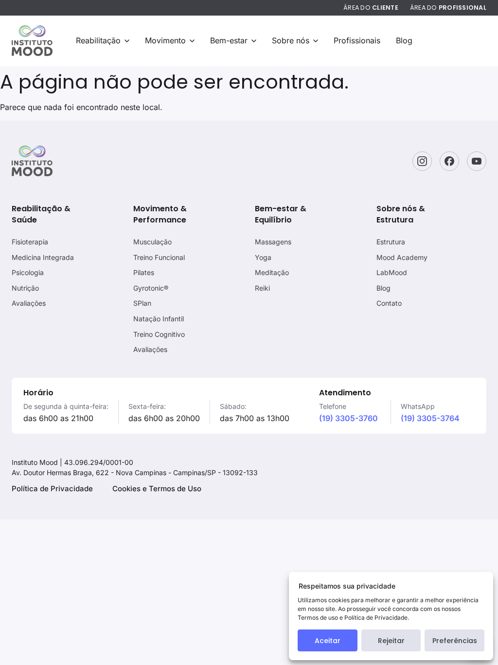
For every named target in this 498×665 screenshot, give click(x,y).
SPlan (142, 303)
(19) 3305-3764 (430, 418)
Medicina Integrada (43, 257)
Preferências (454, 641)
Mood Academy (401, 257)
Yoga (263, 257)
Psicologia (28, 272)
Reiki (262, 288)
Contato (389, 303)
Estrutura (390, 242)
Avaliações (29, 303)
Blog (404, 40)
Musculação (152, 242)
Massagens (273, 242)
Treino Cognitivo (159, 334)
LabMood (391, 272)
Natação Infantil (158, 318)
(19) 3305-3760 (348, 418)
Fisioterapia (30, 242)
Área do (370, 7)
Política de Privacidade (52, 488)
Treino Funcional (159, 257)
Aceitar (327, 641)
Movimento (165, 40)
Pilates (143, 272)
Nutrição (25, 288)
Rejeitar (391, 641)
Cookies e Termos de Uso (156, 488)
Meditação (272, 272)
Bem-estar (229, 40)
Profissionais (357, 40)
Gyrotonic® (150, 288)
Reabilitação (98, 40)
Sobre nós (290, 40)
